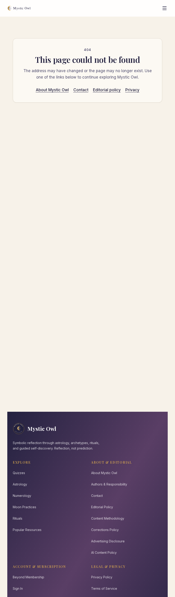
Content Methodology (107, 518)
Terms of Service (104, 588)
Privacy (132, 90)
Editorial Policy (102, 507)
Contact (80, 90)
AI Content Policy (104, 552)
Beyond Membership (28, 577)
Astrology (20, 484)
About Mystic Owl (52, 90)
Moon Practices (24, 507)
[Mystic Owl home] (20, 8)
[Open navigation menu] (165, 8)
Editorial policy (107, 90)
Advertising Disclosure (108, 541)
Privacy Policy (101, 577)
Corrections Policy (105, 530)
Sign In (18, 588)
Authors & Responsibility (109, 484)
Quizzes (19, 473)
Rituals (17, 518)
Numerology (22, 496)
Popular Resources (27, 530)
